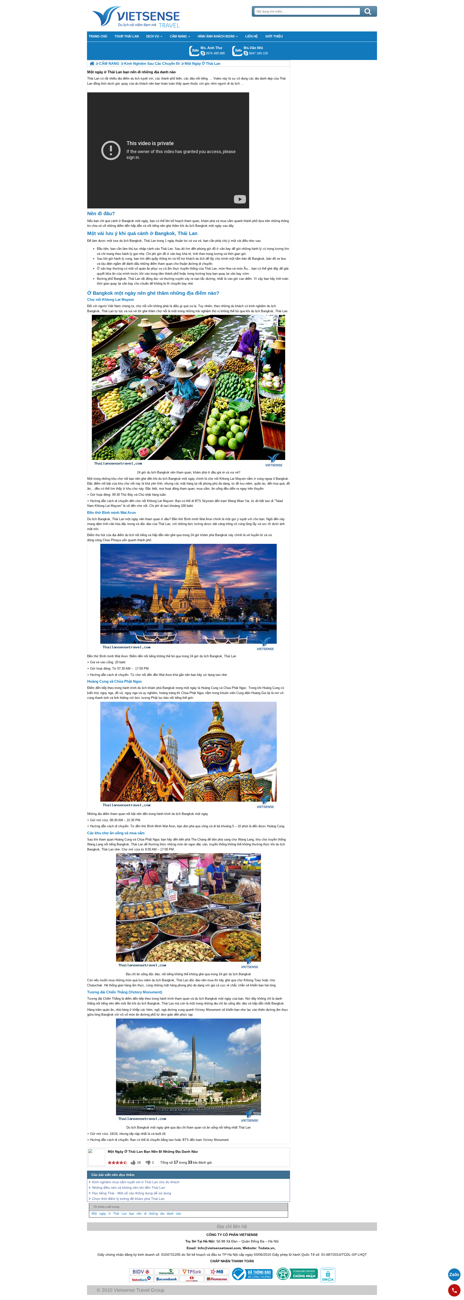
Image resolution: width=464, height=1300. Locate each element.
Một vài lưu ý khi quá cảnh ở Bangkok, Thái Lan (142, 233)
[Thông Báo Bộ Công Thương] (252, 1281)
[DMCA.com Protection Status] (327, 1281)
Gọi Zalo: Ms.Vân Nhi (237, 50)
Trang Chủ (148, 15)
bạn (131, 1213)
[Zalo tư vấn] (454, 1275)
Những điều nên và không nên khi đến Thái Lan (128, 1187)
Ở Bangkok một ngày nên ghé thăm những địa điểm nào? (153, 293)
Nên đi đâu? (101, 213)
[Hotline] (454, 1290)
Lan (124, 1213)
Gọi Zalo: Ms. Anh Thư (194, 50)
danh (170, 1213)
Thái (116, 1213)
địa (162, 1213)
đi (145, 1213)
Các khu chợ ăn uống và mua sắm (116, 833)
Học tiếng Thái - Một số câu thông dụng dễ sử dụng (131, 1193)
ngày (102, 1213)
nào (178, 1213)
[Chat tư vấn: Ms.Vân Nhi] (245, 53)
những (153, 1213)
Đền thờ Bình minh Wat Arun (111, 512)
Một (94, 1213)
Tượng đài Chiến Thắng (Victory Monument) (124, 992)
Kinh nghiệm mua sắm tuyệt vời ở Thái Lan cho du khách (136, 1182)
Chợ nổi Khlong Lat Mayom (110, 299)
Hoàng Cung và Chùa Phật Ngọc (114, 681)
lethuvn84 (202, 53)
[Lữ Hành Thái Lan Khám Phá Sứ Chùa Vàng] (92, 63)
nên (139, 1213)
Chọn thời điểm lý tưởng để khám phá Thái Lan (128, 1199)
